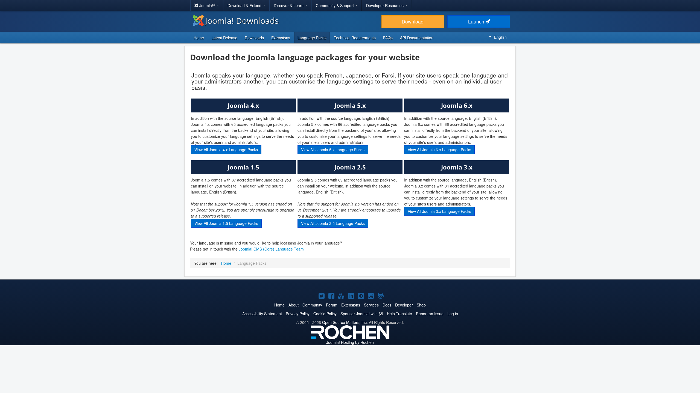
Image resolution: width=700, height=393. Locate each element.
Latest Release (224, 37)
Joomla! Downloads (242, 20)
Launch (477, 21)
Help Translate (399, 313)
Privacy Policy (298, 313)
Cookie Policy (325, 313)
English (500, 37)
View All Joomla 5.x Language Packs (332, 149)
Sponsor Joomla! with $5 (361, 313)
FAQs (388, 37)
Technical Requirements (355, 37)
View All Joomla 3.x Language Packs (439, 211)
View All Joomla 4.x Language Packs (226, 149)
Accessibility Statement (262, 313)
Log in (452, 313)
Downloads (254, 37)
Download (413, 21)
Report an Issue (430, 313)
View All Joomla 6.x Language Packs (439, 149)
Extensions (280, 37)
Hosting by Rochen (350, 342)
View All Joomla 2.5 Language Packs (333, 223)
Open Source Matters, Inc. (345, 322)
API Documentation (416, 37)
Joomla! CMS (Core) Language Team (271, 249)
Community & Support (335, 5)
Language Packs (312, 37)
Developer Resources (385, 5)
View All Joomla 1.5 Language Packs (226, 223)
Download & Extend (245, 5)
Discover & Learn (289, 5)
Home (199, 37)
